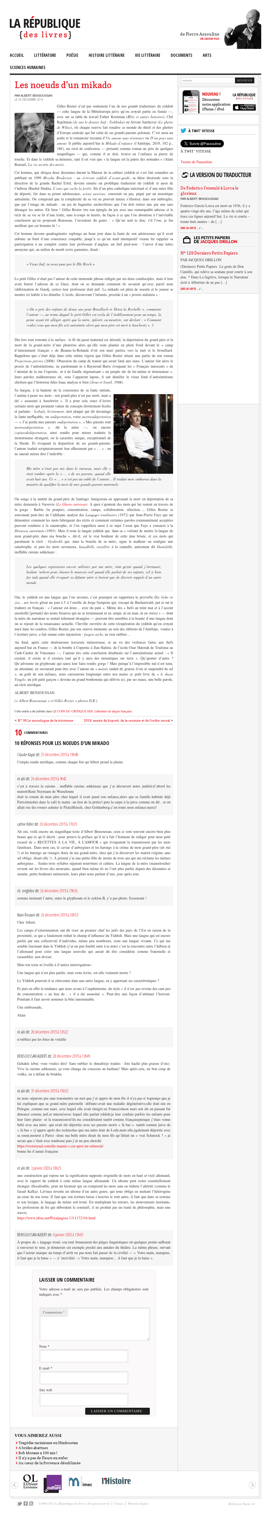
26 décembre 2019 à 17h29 (58, 824)
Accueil (17, 55)
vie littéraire (147, 55)
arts (207, 55)
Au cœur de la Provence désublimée (50, 1463)
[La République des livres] (46, 38)
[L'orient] (30, 1488)
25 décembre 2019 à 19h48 (59, 754)
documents (181, 55)
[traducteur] (217, 177)
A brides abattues (33, 1447)
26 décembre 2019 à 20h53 (59, 915)
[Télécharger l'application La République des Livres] (218, 112)
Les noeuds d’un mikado (63, 85)
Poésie (72, 55)
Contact (118, 1503)
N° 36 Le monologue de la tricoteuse (45, 720)
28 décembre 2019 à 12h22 (49, 1032)
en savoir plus (209, 39)
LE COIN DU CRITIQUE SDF (73, 711)
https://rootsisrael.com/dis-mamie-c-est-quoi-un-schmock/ (60, 1145)
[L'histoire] (115, 1487)
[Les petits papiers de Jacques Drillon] (217, 242)
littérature (45, 55)
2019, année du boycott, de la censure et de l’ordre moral (127, 720)
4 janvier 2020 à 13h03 (68, 1235)
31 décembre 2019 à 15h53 (49, 1091)
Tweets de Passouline (196, 162)
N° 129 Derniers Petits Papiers (209, 253)
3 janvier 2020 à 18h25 (46, 1168)
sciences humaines (28, 67)
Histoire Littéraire (107, 55)
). (72, 504)
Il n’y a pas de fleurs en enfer (43, 1458)
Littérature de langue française (113, 711)
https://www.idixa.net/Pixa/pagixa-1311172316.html (56, 1217)
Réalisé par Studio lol (242, 1504)
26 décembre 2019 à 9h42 (48, 779)
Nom (43, 1346)
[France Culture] (52, 1492)
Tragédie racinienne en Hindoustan (48, 1442)
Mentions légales (138, 1503)
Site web (45, 1389)
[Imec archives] (81, 1488)
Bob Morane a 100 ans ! (38, 1452)
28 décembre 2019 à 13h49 (71, 1056)
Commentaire (54, 1312)
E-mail (44, 1368)
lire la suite (192, 228)
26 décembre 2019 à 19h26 (58, 891)
